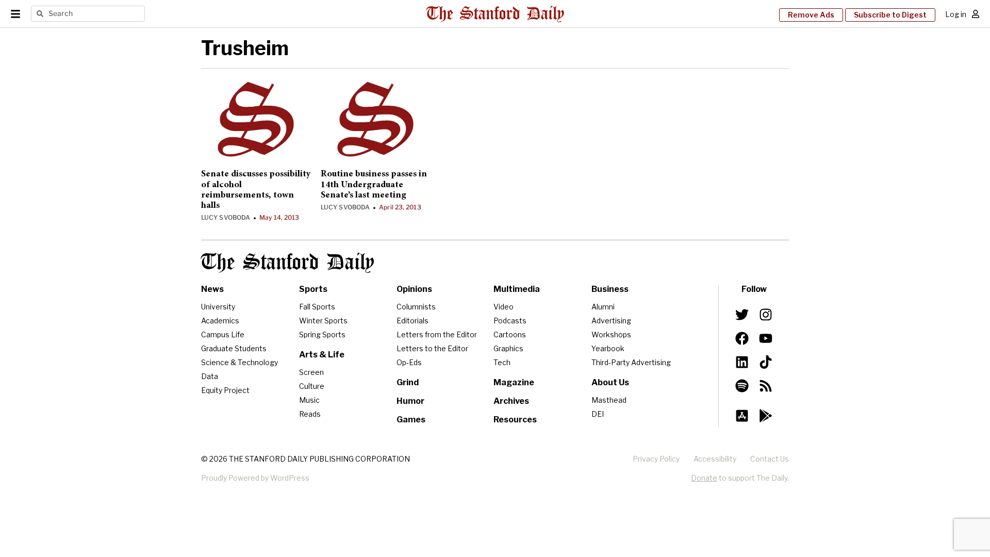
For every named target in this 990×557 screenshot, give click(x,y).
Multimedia (516, 289)
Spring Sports (322, 334)
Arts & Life (321, 354)
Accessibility (715, 458)
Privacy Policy (656, 458)
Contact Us (769, 458)
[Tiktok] (766, 362)
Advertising (611, 320)
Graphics (508, 348)
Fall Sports (317, 306)
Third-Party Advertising (631, 362)
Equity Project (225, 390)
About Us (610, 382)
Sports (313, 289)
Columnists (416, 306)
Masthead (608, 400)
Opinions (414, 289)
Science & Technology (239, 362)
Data (209, 376)
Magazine (513, 382)
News (212, 289)
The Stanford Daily (287, 263)
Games (411, 419)
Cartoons (509, 334)
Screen (311, 372)
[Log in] (975, 14)
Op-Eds (409, 362)
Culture (311, 386)
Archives (511, 401)
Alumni (603, 306)
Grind (408, 382)
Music (309, 400)
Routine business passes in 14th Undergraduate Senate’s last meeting (374, 185)
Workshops (611, 334)
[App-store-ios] (742, 416)
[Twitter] (742, 314)
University (218, 306)
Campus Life (222, 334)
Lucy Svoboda (225, 217)
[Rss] (766, 386)
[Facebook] (742, 338)
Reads (310, 413)
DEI (597, 413)
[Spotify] (742, 386)
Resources (515, 419)
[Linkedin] (742, 362)
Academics (220, 320)
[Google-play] (766, 416)
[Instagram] (766, 314)
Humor (410, 401)
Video (503, 306)
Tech (501, 362)
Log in (955, 14)
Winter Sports (323, 320)
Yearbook (607, 348)
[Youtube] (766, 338)
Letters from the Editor (437, 334)
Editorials (412, 320)
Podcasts (509, 320)
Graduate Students (234, 348)
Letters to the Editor (432, 348)
